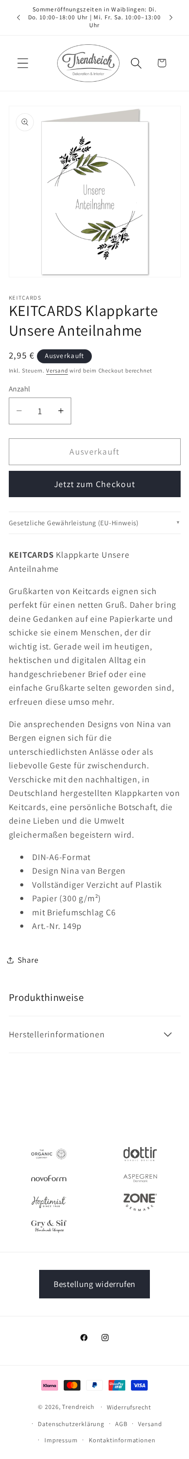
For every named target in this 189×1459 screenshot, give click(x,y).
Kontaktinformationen (122, 1440)
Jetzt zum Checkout (94, 484)
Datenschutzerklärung (71, 1424)
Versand (57, 370)
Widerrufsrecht (129, 1407)
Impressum (61, 1440)
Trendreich (78, 1406)
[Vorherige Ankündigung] (18, 17)
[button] (22, 62)
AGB (121, 1424)
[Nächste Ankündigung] (171, 17)
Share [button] (28, 959)
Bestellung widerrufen (94, 1284)
